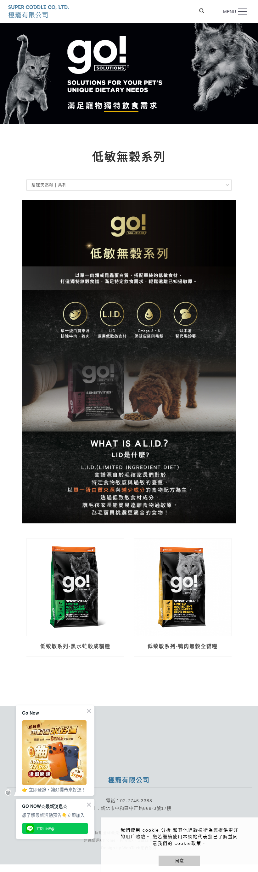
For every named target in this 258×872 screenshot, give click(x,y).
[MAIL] (246, 805)
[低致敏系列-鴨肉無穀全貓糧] (182, 587)
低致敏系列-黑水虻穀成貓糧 (75, 646)
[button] (201, 11)
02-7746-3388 (136, 800)
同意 (179, 860)
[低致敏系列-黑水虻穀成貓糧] (75, 587)
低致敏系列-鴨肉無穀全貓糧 (183, 646)
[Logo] (38, 11)
